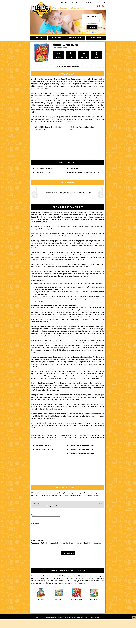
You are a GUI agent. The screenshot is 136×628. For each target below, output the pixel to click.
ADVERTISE (63, 2)
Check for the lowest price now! (68, 66)
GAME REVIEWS (89, 2)
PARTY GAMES (56, 37)
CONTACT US (101, 2)
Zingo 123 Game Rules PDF (44, 449)
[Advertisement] (68, 147)
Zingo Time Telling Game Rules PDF (81, 449)
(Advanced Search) (92, 23)
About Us (71, 616)
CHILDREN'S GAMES (96, 37)
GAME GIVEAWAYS (75, 2)
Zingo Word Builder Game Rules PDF (81, 453)
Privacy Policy (79, 616)
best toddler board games (40, 119)
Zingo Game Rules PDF (43, 445)
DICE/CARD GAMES (75, 37)
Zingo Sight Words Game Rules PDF (81, 445)
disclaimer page (95, 617)
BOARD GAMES (38, 37)
